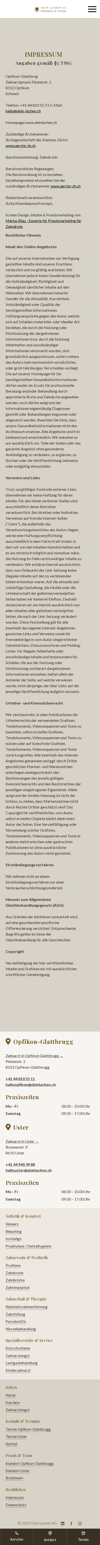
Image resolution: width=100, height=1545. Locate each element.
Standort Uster (18, 1470)
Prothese (13, 1265)
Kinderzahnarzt (18, 1370)
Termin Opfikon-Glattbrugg (28, 1429)
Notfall (11, 1444)
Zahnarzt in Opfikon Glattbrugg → (34, 1055)
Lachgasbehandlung (22, 1363)
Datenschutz (16, 1505)
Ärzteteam (14, 1478)
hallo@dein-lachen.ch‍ (23, 111)
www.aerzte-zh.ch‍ (21, 145)
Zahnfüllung (15, 1314)
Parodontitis (16, 1321)
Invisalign (13, 1238)
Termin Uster (16, 1436)
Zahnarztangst (18, 1355)
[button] (92, 9)
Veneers (12, 1224)
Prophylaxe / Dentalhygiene (28, 1246)
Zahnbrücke (15, 1280)
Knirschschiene (18, 1348)
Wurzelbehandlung (21, 1329)
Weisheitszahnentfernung (27, 1307)
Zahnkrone (14, 1273)
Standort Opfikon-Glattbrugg (29, 1463)
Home (11, 1395)
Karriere (12, 1402)
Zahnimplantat (18, 1287)
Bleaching (14, 1231)
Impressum (15, 1497)
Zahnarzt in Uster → (22, 1141)
